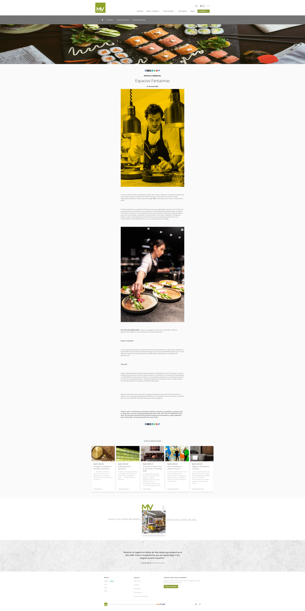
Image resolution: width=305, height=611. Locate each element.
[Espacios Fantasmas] (146, 71)
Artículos (110, 20)
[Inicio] (102, 20)
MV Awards (137, 589)
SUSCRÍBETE (202, 11)
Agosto (106, 581)
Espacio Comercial (123, 20)
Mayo (105, 591)
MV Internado (138, 592)
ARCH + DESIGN (152, 11)
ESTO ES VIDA (168, 11)
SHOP (192, 11)
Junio (105, 588)
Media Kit (137, 585)
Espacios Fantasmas (139, 20)
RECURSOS (183, 11)
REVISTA (140, 11)
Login (208, 6)
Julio (105, 584)
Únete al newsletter (171, 586)
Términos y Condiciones (141, 596)
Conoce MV (137, 581)
